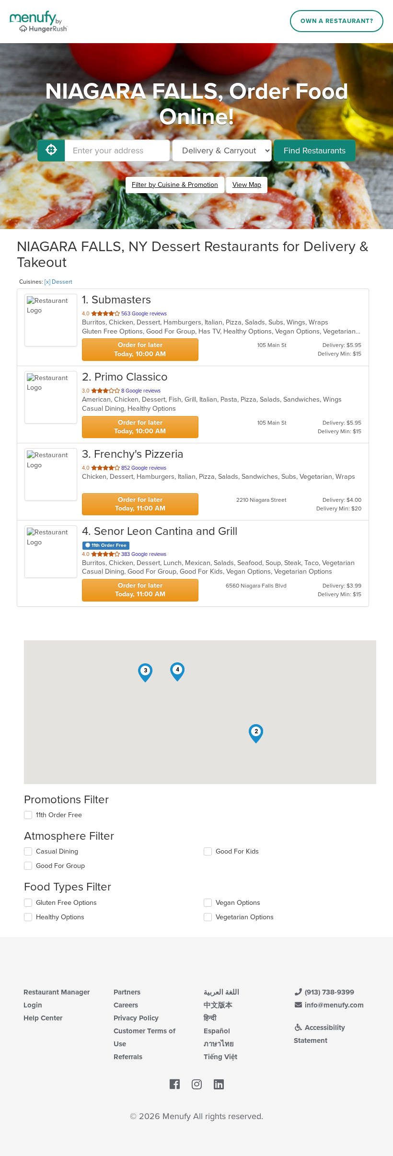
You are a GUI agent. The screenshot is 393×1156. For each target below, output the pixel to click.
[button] (256, 733)
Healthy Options (60, 917)
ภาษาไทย (219, 1044)
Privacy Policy (136, 1018)
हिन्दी (210, 1018)
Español (217, 1031)
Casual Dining (57, 851)
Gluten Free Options (66, 903)
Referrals (128, 1056)
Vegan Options (238, 903)
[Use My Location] (51, 150)
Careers (126, 1005)
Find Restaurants (315, 150)
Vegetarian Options (245, 917)
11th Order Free (59, 815)
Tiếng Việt (220, 1056)
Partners (127, 992)
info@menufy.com (333, 1005)
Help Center (42, 1018)
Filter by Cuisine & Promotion (175, 185)
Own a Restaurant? (337, 21)
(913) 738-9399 (328, 992)
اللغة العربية (221, 992)
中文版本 (218, 1005)
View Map (246, 185)
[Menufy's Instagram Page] (197, 1085)
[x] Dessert (58, 281)
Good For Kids (237, 851)
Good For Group (60, 866)
